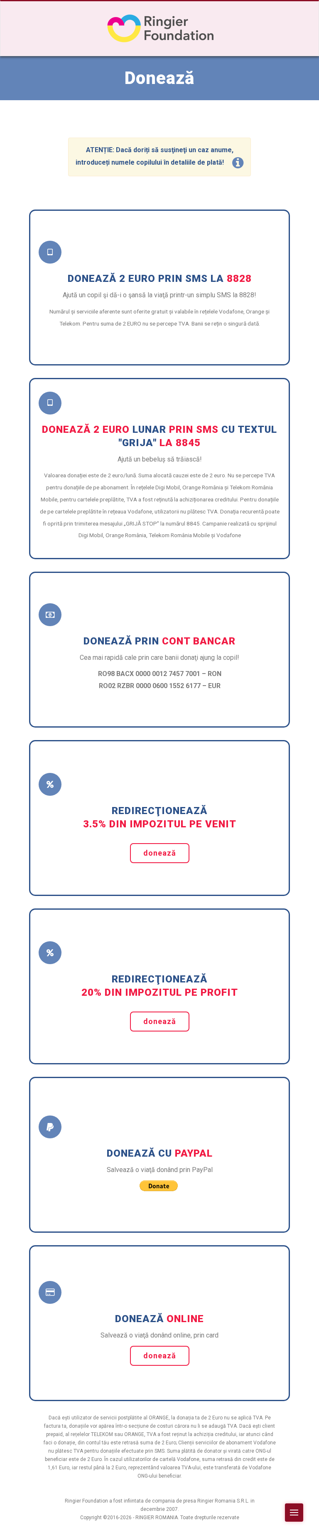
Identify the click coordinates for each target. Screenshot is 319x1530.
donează (159, 853)
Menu (294, 1512)
